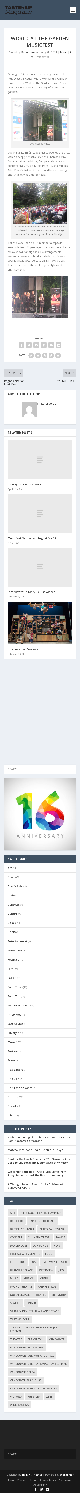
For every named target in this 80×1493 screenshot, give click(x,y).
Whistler (34, 1396)
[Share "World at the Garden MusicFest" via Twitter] (29, 345)
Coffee (12, 895)
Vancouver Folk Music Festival (32, 1355)
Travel (12, 1106)
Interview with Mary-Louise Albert (31, 592)
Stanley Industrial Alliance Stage (34, 1311)
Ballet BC (16, 1221)
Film (10, 968)
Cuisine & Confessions (23, 649)
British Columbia (22, 1229)
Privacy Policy (47, 1480)
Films (57, 1245)
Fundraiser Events (19, 1005)
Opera (44, 1278)
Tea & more (15, 1069)
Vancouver (57, 1339)
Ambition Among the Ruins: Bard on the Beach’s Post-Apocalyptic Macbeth (39, 1139)
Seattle (15, 1303)
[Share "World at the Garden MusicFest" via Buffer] (43, 345)
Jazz (62, 1270)
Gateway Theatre (55, 1262)
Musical (29, 1278)
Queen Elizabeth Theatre (28, 1294)
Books (12, 877)
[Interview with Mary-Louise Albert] (40, 567)
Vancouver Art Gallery (26, 1347)
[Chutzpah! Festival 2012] (40, 459)
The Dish (13, 1079)
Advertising (40, 1484)
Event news (15, 950)
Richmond (59, 1294)
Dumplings (40, 1245)
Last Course (15, 1024)
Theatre (13, 1097)
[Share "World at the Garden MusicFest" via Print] (58, 345)
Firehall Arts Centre (25, 1253)
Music (63, 52)
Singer (31, 1303)
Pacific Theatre (21, 1286)
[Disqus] (40, 716)
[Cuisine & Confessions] (40, 623)
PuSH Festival (46, 1286)
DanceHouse (19, 1245)
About (33, 1480)
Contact (22, 1480)
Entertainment (17, 941)
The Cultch (35, 1339)
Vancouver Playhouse (25, 1380)
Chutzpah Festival (53, 1229)
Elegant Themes (32, 1474)
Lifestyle (13, 1033)
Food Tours (15, 987)
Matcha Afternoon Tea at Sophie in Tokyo (35, 1150)
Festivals (13, 959)
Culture (12, 913)
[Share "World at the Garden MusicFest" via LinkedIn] (36, 345)
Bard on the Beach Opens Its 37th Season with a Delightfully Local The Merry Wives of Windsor (39, 1160)
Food (11, 978)
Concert (16, 1237)
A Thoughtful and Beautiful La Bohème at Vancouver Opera (35, 1185)
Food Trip (14, 996)
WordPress (67, 1474)
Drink (11, 932)
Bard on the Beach (42, 1221)
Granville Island (22, 1270)
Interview (46, 1270)
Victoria (16, 1396)
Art (10, 868)
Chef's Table (16, 886)
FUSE (34, 1262)
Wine (11, 1115)
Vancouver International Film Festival (38, 1364)
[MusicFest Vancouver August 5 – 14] (40, 513)
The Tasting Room (20, 1088)
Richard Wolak (29, 52)
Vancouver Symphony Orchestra (33, 1388)
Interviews (14, 1014)
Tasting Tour (20, 1319)
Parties (12, 1051)
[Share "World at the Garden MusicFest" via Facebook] (21, 345)
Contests (14, 904)
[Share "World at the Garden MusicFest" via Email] (51, 345)
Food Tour (17, 1262)
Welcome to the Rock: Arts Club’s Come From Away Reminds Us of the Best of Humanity (37, 1173)
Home (10, 1480)
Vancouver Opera (22, 1372)
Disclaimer (65, 1480)
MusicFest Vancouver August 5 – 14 (32, 538)
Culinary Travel (39, 1237)
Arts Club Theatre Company (41, 1212)
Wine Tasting (19, 1405)
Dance (12, 923)
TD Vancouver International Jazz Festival (34, 1329)
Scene (11, 1060)
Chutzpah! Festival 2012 (24, 484)
